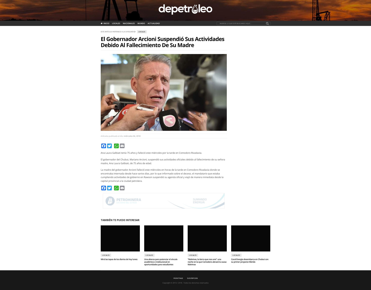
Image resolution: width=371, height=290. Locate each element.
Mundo (141, 23)
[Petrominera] (164, 201)
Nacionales (129, 23)
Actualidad (154, 23)
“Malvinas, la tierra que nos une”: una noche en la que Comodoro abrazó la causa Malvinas (207, 262)
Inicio (106, 23)
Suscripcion (192, 278)
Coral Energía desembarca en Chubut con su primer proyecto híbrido (249, 260)
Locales (116, 23)
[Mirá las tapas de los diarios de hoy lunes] (120, 238)
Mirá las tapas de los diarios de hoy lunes (119, 259)
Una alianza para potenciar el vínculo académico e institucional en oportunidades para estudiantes (160, 262)
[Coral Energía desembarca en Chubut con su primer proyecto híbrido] (250, 238)
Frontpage (178, 278)
